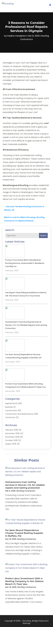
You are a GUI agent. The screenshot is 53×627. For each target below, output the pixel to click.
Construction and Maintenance (19, 414)
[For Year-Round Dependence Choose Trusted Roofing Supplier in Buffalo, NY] (15, 346)
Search (43, 235)
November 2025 (12, 437)
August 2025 (10, 444)
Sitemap (26, 623)
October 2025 (11, 440)
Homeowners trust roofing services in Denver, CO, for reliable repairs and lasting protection (26, 325)
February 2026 (11, 430)
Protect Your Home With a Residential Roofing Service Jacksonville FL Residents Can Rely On (24, 263)
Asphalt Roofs (11, 403)
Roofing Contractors (26, 491)
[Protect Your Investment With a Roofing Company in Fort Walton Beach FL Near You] (15, 375)
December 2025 (12, 433)
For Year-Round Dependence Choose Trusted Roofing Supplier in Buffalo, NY (24, 533)
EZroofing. (27, 621)
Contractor (10, 417)
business (9, 407)
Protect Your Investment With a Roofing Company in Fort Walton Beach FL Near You (24, 581)
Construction (11, 410)
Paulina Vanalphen (16, 35)
